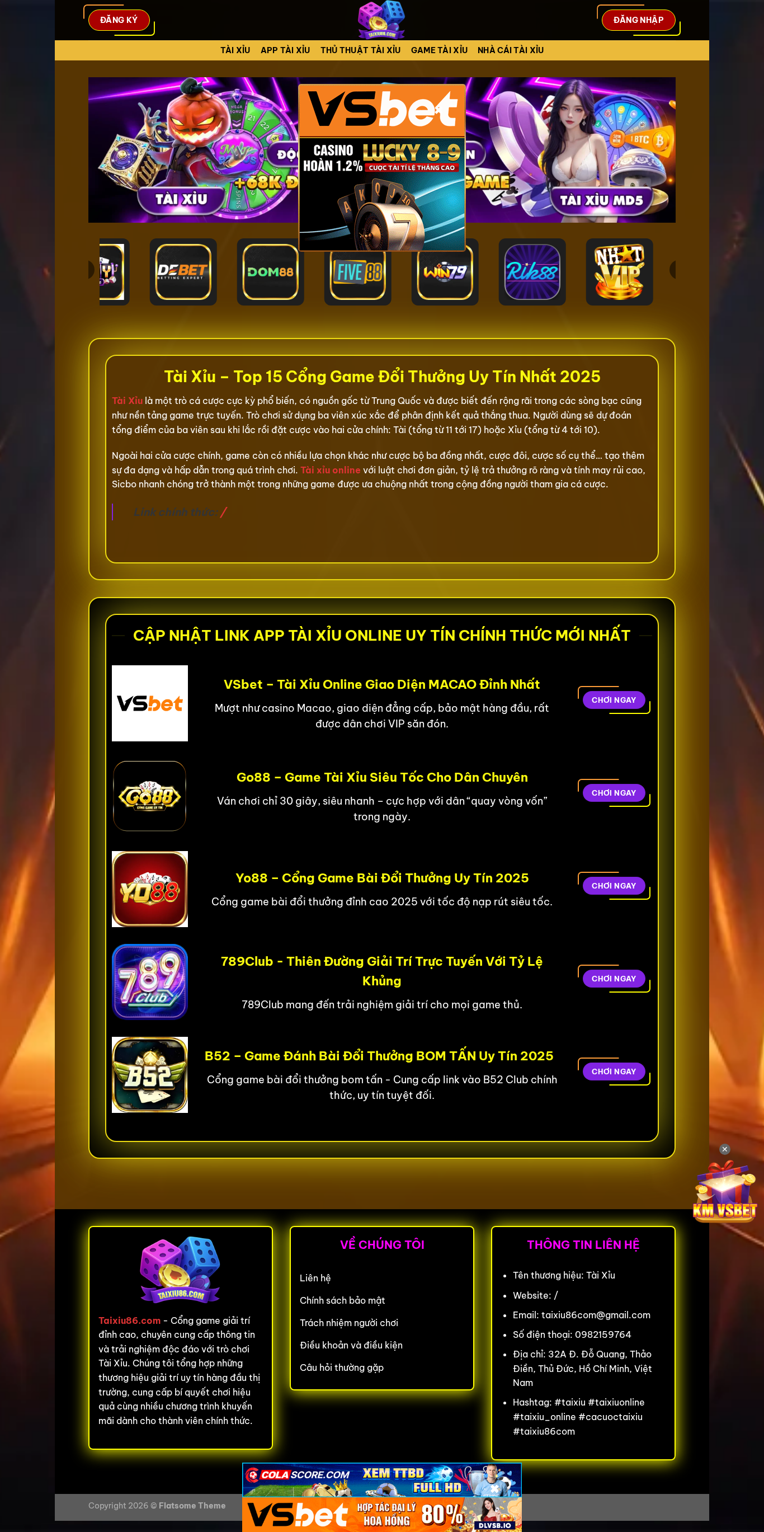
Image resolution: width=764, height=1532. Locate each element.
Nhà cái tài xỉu (511, 50)
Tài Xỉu (235, 50)
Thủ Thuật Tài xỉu (360, 50)
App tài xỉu (285, 50)
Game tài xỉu (439, 50)
